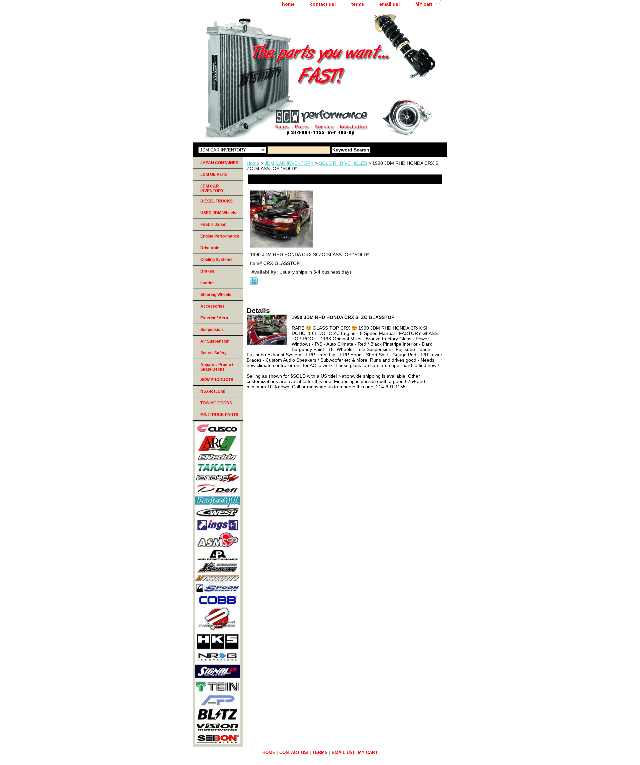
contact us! (323, 4)
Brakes (207, 271)
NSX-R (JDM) (212, 391)
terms (357, 4)
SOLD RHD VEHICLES (343, 163)
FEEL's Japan (213, 224)
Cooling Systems (216, 259)
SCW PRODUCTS (216, 379)
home (288, 4)
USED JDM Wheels (218, 213)
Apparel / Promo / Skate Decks (216, 367)
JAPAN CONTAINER (219, 162)
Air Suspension (214, 341)
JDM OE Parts (213, 174)
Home (253, 163)
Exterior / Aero (214, 318)
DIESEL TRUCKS (216, 201)
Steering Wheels (215, 294)
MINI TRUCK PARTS (219, 414)
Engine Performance (219, 236)
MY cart (423, 4)
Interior (207, 283)
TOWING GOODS (216, 403)
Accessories (212, 306)
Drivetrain (209, 248)
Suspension (211, 329)
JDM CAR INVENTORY (289, 163)
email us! (389, 4)
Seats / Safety (213, 353)
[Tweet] (254, 283)
